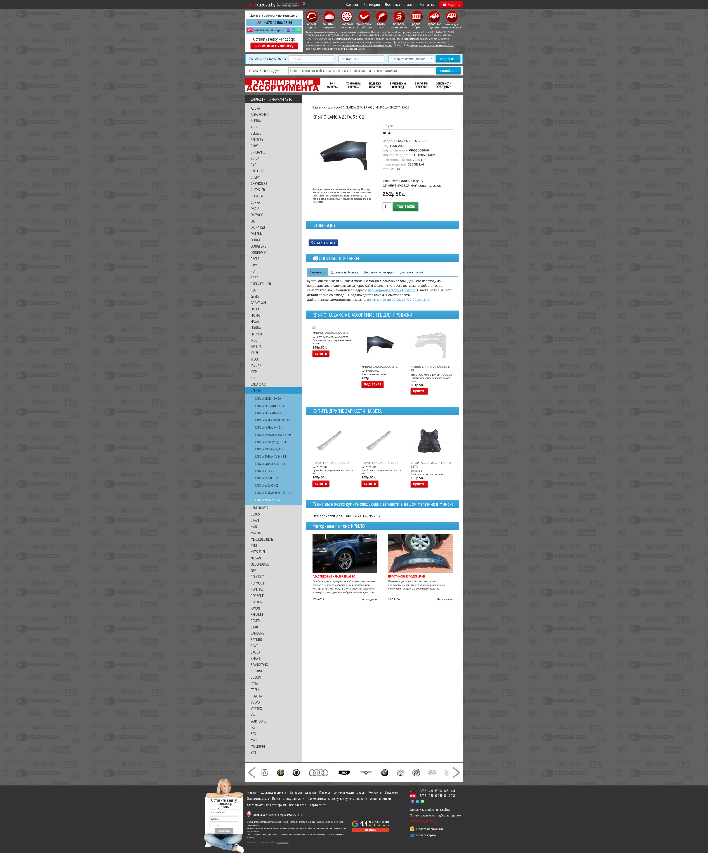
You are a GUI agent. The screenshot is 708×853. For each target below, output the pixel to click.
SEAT (254, 645)
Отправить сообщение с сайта (430, 809)
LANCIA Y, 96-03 (264, 471)
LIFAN (255, 520)
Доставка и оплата (399, 4)
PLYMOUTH (258, 583)
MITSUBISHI (259, 551)
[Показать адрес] (303, 4)
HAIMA (255, 315)
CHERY (255, 177)
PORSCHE (257, 595)
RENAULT (257, 614)
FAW (254, 265)
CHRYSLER (258, 189)
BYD (253, 164)
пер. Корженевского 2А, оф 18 (391, 290)
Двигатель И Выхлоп (421, 85)
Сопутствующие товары (349, 792)
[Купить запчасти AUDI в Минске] (319, 772)
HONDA (256, 327)
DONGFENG (258, 246)
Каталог (352, 4)
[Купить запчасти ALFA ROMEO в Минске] (281, 772)
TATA (254, 683)
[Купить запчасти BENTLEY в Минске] (365, 772)
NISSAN (256, 558)
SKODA (255, 652)
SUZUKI (256, 677)
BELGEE (256, 133)
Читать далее (369, 599)
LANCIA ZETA (431, 464)
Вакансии (391, 792)
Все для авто (297, 804)
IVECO (255, 359)
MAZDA (256, 532)
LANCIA (256, 390)
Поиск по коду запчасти (288, 798)
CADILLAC (257, 170)
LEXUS (255, 514)
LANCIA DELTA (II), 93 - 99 (270, 406)
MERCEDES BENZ (262, 539)
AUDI (254, 127)
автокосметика (338, 49)
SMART (255, 658)
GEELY (255, 296)
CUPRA (255, 202)
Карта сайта (318, 804)
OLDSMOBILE (260, 564)
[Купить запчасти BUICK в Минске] (416, 772)
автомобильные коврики (356, 45)
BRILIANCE (258, 152)
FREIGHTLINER (261, 283)
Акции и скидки (380, 798)
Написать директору (423, 821)
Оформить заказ (258, 798)
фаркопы (311, 49)
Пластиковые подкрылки (406, 576)
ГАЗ (253, 727)
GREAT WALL (259, 302)
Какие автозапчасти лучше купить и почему (337, 798)
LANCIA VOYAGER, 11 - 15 (270, 463)
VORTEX (256, 708)
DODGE (256, 239)
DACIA (255, 208)
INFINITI (256, 346)
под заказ (405, 206)
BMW (254, 145)
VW (253, 714)
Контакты (427, 4)
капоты (350, 39)
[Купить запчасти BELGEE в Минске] (344, 772)
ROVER (255, 620)
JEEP (254, 371)
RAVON (255, 608)
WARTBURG (258, 721)
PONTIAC (257, 589)
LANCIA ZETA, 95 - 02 (267, 500)
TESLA (255, 689)
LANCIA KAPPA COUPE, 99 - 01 (272, 420)
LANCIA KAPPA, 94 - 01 (268, 427)
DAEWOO (257, 214)
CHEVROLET (259, 183)
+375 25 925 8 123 (263, 30)
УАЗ (253, 752)
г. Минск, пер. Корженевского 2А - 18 (277, 815)
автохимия (323, 49)
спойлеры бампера (407, 39)
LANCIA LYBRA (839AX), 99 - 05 (273, 434)
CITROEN (257, 196)
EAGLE (255, 258)
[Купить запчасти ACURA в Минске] (264, 772)
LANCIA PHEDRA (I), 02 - (269, 449)
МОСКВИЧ (258, 746)
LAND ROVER (259, 507)
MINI (254, 545)
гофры (414, 45)
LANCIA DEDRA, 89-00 (268, 398)
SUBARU (256, 670)
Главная (252, 792)
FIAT (254, 271)
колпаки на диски (381, 45)
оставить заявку (277, 46)
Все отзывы (370, 829)
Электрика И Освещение (444, 85)
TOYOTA (256, 696)
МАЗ (254, 739)
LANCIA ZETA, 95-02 (331, 332)
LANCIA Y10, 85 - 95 (267, 478)
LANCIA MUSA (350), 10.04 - (271, 442)
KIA (253, 377)
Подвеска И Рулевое (375, 85)
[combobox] (215, 825)
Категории (371, 4)
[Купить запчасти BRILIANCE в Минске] (400, 772)
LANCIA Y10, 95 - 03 (267, 485)
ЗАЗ (253, 733)
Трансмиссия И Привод (398, 85)
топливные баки (444, 45)
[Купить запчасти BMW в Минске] (385, 772)
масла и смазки (356, 49)
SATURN (256, 639)
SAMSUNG (257, 633)
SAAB (254, 627)
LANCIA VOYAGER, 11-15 (431, 368)
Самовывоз (317, 272)
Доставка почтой (411, 272)
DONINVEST (259, 252)
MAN (254, 526)
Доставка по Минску (344, 272)
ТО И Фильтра (332, 85)
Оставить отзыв (323, 242)
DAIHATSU (258, 227)
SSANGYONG (259, 664)
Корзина (453, 4)
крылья (359, 39)
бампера (340, 39)
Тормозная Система (353, 85)
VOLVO (255, 702)
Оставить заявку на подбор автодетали (435, 815)
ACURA (255, 108)
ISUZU (255, 352)
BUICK (255, 158)
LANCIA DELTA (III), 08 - (269, 413)
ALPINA (256, 120)
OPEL (254, 570)
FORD (254, 277)
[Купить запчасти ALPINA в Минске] (296, 772)
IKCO (254, 340)
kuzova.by (260, 4)
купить (321, 353)
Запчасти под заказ (302, 792)
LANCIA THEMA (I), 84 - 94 (270, 456)
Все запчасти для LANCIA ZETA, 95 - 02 (347, 516)
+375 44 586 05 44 (278, 23)
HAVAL (255, 321)
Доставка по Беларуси (379, 272)
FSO (253, 290)
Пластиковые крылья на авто (334, 576)
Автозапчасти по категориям (266, 804)
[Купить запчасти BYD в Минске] (432, 772)
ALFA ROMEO (260, 114)
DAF (253, 221)
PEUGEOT (257, 576)
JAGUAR (256, 365)
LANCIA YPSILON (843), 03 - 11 (273, 492)
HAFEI (255, 308)
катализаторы (426, 45)
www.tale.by (283, 842)
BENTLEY (257, 139)
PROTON (256, 601)
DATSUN (256, 233)
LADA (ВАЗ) (258, 384)
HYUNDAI (257, 334)
